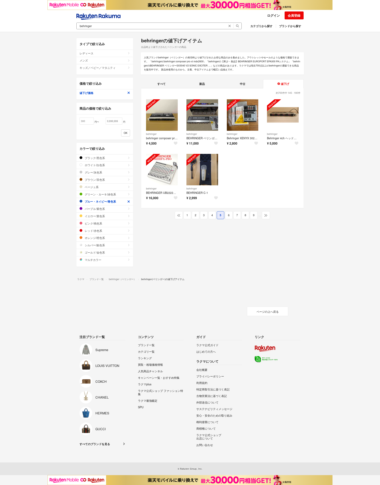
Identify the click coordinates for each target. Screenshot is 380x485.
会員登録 (294, 15)
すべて (161, 84)
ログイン (273, 15)
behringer (151, 133)
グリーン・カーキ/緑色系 (100, 194)
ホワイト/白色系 (94, 165)
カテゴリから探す (261, 26)
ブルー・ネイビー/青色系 (100, 201)
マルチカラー (92, 260)
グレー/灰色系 (93, 172)
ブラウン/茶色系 (94, 180)
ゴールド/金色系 (94, 252)
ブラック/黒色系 (94, 158)
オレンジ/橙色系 (94, 238)
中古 (242, 84)
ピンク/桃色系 (93, 223)
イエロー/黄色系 (94, 216)
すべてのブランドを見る (95, 444)
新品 (202, 84)
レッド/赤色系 (93, 231)
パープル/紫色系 (94, 209)
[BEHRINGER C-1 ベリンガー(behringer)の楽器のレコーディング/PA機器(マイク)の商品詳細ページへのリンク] (202, 170)
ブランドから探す (290, 26)
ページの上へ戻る (267, 312)
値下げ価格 (86, 93)
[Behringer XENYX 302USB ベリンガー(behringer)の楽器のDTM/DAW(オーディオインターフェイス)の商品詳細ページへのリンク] (242, 115)
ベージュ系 (91, 187)
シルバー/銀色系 (94, 245)
